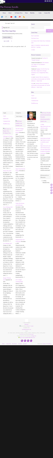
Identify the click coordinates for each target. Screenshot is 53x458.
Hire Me (20, 343)
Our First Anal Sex (9, 31)
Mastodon (26, 324)
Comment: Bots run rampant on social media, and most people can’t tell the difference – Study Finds (40, 78)
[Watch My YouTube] (49, 1)
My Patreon (14, 343)
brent (32, 83)
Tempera (44, 343)
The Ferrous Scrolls (9, 7)
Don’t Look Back (35, 35)
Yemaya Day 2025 (7, 170)
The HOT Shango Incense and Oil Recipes (20, 130)
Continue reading (6, 37)
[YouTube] (11, 17)
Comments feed (34, 100)
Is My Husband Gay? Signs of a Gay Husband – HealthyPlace (40, 64)
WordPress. (49, 343)
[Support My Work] (51, 1)
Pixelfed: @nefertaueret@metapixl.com (45, 119)
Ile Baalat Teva (7, 133)
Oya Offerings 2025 (7, 243)
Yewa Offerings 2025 (7, 207)
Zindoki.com (19, 125)
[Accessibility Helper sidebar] (1, 1)
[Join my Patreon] (47, 1)
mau (32, 77)
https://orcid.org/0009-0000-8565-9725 (27, 337)
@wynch (25, 343)
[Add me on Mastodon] (46, 1)
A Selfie (33, 49)
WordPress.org (34, 103)
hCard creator (31, 334)
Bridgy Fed (34, 335)
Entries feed (33, 98)
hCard (22, 334)
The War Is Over (35, 38)
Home (3, 343)
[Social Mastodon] (2, 17)
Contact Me (8, 343)
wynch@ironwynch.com (26, 329)
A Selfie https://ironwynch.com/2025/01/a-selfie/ (46, 126)
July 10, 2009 (6, 41)
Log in (32, 95)
